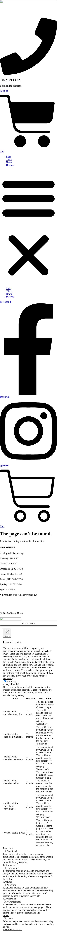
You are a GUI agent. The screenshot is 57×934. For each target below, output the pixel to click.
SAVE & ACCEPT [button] (12, 929)
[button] (28, 227)
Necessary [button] (8, 678)
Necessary (12, 681)
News (9, 162)
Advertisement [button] (10, 898)
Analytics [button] (7, 882)
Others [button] (6, 915)
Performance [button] (9, 865)
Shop (8, 156)
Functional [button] (8, 848)
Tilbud (9, 159)
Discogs (10, 165)
